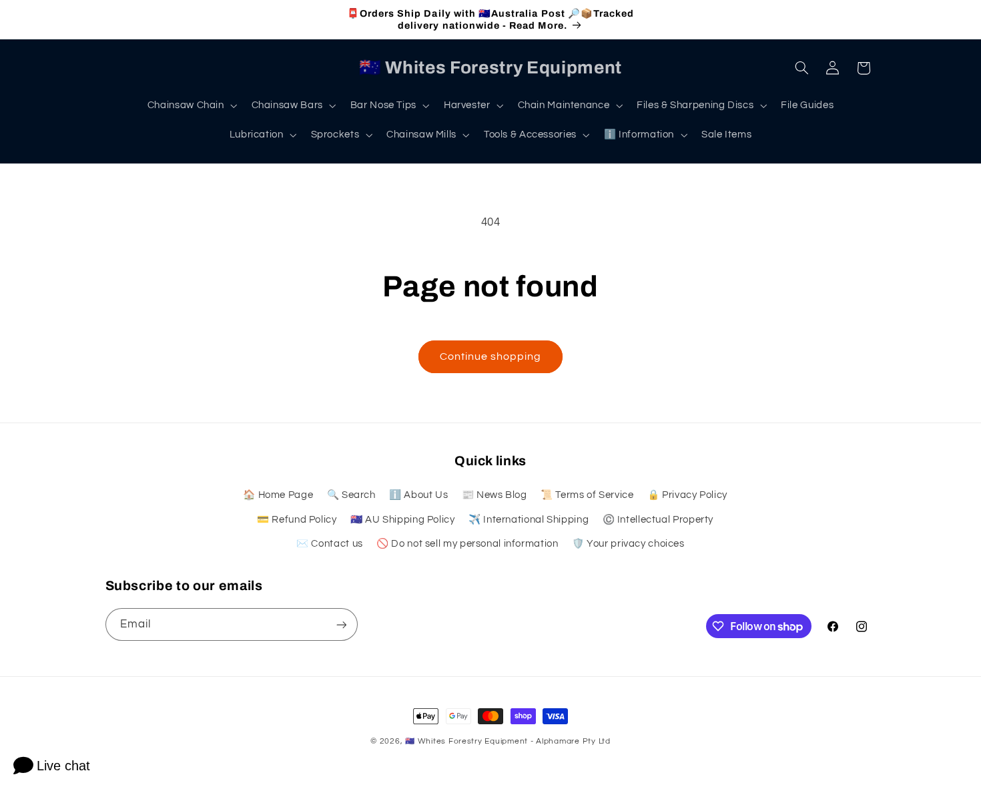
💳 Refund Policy (296, 520)
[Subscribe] (341, 624)
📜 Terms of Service (587, 495)
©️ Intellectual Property (658, 520)
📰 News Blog (494, 495)
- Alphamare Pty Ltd (571, 741)
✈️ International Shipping (528, 520)
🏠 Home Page (278, 495)
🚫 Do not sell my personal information (467, 544)
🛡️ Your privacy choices (628, 544)
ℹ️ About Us (418, 495)
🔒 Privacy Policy (687, 495)
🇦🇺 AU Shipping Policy (402, 520)
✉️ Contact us (329, 544)
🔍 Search (351, 495)
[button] (191, 105)
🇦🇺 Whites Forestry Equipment (466, 741)
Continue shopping (491, 356)
